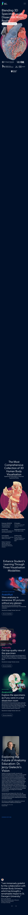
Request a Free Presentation (9, 27)
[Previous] (12, 906)
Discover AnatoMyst (7, 613)
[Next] (15, 906)
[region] (14, 893)
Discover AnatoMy (7, 666)
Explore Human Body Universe (9, 23)
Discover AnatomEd (7, 715)
